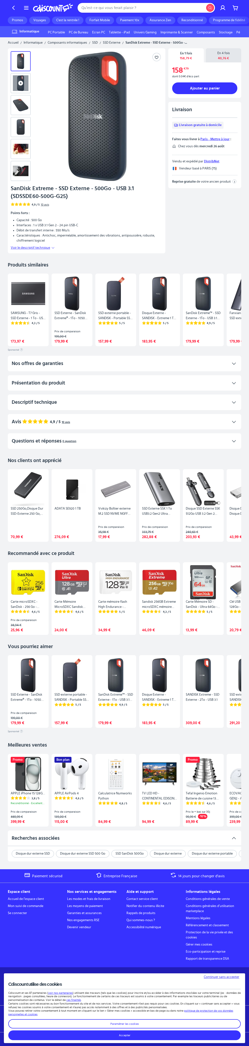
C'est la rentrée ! (67, 20)
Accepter (124, 1035)
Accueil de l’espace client (26, 899)
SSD (95, 42)
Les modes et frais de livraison (88, 899)
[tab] (186, 55)
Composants (206, 32)
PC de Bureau (78, 32)
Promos (17, 20)
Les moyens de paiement (85, 906)
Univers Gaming (145, 32)
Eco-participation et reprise (205, 951)
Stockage (225, 32)
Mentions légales (198, 918)
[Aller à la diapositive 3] (21, 105)
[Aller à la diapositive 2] (21, 83)
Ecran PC (98, 32)
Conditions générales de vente (208, 899)
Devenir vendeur (79, 927)
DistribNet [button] (211, 161)
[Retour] (13, 8)
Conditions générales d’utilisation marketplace (210, 908)
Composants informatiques (67, 42)
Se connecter (17, 913)
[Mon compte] (223, 8)
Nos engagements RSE (83, 920)
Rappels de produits (140, 913)
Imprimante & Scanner (176, 32)
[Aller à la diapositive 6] (21, 171)
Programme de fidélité (229, 20)
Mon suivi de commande (25, 906)
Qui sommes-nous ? (140, 920)
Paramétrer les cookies (124, 1023)
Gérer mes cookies (199, 944)
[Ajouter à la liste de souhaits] (156, 57)
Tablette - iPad (119, 32)
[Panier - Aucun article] (235, 8)
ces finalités (73, 999)
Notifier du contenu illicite (145, 906)
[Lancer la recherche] (210, 8)
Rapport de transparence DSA (207, 958)
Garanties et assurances (84, 913)
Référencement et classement (207, 925)
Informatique (33, 42)
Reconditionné (192, 20)
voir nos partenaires (60, 992)
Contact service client (142, 899)
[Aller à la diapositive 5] (21, 149)
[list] (143, 32)
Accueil (13, 42)
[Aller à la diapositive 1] (21, 61)
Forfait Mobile (99, 20)
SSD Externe (111, 42)
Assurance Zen (160, 20)
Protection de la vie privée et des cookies (209, 935)
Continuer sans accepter (221, 977)
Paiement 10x (129, 20)
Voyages (39, 20)
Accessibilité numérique (143, 927)
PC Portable (56, 32)
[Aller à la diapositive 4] (21, 127)
